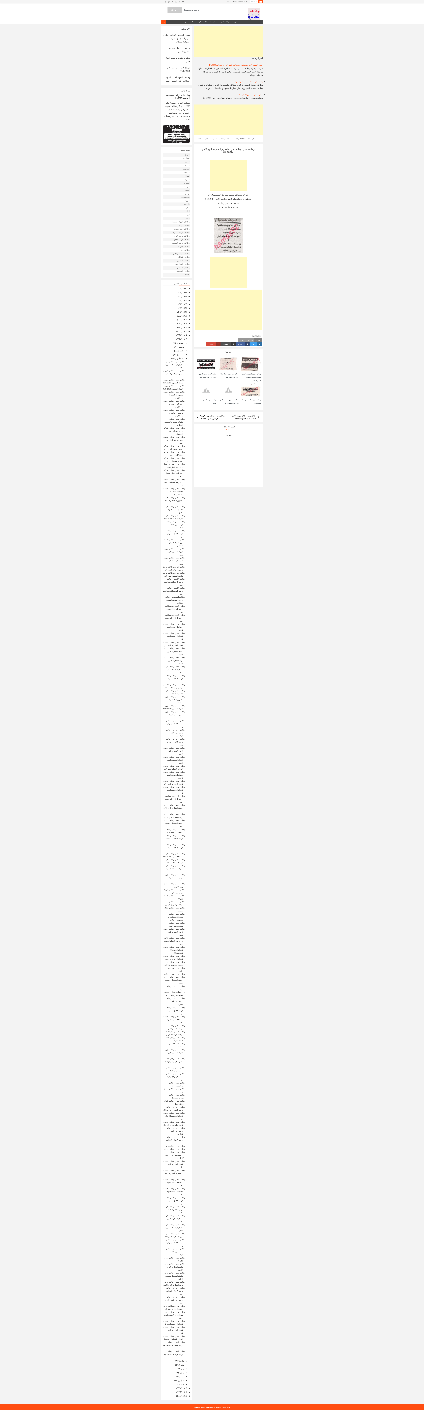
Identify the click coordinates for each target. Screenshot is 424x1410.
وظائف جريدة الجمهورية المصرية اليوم (249, 82)
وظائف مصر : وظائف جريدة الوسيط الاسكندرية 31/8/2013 (174, 413)
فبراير (181, 1380)
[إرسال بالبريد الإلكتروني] (259, 336)
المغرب (187, 183)
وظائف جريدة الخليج (181, 239)
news (187, 275)
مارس (181, 1376)
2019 (184, 316)
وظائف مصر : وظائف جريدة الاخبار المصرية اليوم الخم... (174, 561)
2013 (184, 339)
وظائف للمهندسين (182, 271)
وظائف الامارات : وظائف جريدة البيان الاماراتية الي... (175, 1077)
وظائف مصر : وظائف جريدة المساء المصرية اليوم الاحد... (174, 775)
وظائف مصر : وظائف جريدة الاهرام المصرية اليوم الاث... (174, 760)
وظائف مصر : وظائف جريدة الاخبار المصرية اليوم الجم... (174, 932)
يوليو (182, 1361)
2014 (184, 335)
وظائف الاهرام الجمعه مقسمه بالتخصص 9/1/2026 (178, 96)
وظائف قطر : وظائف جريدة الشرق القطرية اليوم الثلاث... (174, 1219)
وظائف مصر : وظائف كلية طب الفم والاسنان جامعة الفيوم (174, 1315)
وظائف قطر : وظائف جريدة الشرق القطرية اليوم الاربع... (174, 651)
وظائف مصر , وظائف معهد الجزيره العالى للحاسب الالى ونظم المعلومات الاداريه (251, 377)
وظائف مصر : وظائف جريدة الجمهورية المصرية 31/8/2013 (174, 395)
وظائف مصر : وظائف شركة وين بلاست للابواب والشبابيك (174, 431)
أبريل (182, 1373)
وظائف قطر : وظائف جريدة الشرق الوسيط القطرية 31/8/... (174, 365)
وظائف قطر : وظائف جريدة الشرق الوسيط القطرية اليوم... (174, 669)
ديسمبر (181, 343)
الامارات (186, 158)
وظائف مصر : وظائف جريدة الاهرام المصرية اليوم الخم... (174, 552)
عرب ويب (197, 1407)
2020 (184, 312)
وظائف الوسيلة (184, 225)
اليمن (187, 190)
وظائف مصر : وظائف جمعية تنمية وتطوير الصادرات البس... (174, 440)
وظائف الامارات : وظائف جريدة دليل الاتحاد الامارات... (175, 525)
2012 (184, 1388)
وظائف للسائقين (183, 261)
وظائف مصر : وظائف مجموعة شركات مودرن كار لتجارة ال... (175, 1155)
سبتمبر (181, 354)
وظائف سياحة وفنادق (181, 254)
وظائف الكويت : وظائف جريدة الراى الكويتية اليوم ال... (174, 582)
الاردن (187, 155)
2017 (184, 323)
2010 (184, 1396)
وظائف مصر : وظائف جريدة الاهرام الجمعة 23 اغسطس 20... (174, 950)
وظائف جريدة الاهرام (181, 232)
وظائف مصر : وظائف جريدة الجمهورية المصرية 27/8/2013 (174, 700)
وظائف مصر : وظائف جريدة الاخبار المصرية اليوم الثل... (174, 1164)
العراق (187, 176)
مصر (186, 22)
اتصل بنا (242, 340)
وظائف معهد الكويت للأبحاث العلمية (240, 1)
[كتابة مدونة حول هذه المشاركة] (257, 336)
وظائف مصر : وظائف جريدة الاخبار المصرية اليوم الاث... (174, 751)
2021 (184, 308)
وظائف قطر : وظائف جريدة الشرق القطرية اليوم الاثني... (174, 1267)
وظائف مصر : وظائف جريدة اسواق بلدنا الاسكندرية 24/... (174, 869)
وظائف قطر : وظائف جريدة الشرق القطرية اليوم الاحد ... (174, 808)
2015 (184, 331)
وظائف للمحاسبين (182, 264)
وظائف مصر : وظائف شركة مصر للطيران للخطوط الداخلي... (174, 473)
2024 (184, 296)
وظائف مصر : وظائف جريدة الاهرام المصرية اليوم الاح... (174, 790)
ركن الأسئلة (250, 340)
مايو (182, 1369)
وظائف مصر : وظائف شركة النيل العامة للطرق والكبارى (174, 543)
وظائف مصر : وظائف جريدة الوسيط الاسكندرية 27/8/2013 (174, 715)
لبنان (188, 211)
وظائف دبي (185, 250)
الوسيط (187, 186)
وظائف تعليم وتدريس (181, 229)
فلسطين (186, 204)
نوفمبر (181, 347)
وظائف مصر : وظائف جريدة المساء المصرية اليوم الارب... (174, 627)
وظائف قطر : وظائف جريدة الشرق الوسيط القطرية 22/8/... (174, 980)
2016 (184, 327)
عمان (193, 22)
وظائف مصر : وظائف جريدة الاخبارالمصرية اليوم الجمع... (174, 509)
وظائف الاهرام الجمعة (181, 222)
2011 (184, 1392)
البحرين (187, 162)
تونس (187, 194)
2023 (184, 300)
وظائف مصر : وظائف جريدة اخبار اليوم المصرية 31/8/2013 (174, 404)
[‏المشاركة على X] (255, 336)
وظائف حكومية (184, 247)
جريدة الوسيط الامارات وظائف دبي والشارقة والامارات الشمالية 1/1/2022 (236, 65)
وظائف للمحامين (183, 268)
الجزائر (187, 165)
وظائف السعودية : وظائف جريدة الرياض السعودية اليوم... (175, 618)
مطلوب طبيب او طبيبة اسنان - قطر (250, 95)
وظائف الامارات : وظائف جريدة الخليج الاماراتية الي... (175, 534)
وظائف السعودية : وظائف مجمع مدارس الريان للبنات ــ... (174, 1062)
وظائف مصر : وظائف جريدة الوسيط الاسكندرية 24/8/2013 (174, 878)
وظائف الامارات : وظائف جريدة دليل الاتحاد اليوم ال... (175, 1300)
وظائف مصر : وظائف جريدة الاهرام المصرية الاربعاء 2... (174, 1116)
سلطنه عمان (185, 197)
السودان (186, 172)
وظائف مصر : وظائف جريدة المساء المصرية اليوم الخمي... (174, 1019)
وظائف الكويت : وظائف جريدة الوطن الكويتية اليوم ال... (174, 591)
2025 (184, 292)
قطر (215, 22)
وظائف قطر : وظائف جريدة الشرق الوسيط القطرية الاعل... (174, 1228)
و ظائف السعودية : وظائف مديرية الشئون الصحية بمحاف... (175, 600)
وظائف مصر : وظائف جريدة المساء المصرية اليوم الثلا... (174, 1182)
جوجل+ (210, 344)
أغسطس (180, 358)
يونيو (182, 1365)
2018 (184, 320)
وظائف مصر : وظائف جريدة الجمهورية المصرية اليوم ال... (174, 500)
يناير (182, 1384)
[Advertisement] (228, 41)
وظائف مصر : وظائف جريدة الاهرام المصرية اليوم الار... (174, 636)
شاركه (240, 344)
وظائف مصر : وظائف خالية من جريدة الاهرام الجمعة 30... (174, 482)
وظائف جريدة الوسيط (181, 243)
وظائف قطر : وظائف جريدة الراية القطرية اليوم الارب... (174, 660)
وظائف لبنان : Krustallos (175, 1146)
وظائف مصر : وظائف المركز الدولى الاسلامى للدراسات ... (174, 374)
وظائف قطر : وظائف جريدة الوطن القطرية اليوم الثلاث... (174, 1210)
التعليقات (228, 344)
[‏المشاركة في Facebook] (253, 336)
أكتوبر (181, 351)
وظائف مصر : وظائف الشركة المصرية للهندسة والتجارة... (174, 422)
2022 (184, 304)
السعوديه (186, 169)
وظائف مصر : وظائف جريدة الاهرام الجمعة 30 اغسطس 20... (174, 491)
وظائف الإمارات (224, 22)
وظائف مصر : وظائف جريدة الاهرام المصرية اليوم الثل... (174, 1191)
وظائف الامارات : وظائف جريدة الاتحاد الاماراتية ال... (175, 678)
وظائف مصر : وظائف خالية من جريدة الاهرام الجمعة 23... (174, 941)
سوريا (187, 201)
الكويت (200, 22)
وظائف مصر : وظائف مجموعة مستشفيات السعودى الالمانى (176, 917)
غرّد (253, 344)
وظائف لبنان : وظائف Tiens (174, 1149)
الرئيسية (234, 22)
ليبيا (188, 215)
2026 (184, 289)
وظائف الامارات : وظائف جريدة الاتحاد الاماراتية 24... (175, 847)
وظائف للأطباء (184, 257)
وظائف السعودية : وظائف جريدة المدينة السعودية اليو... (175, 609)
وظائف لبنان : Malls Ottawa (174, 974)
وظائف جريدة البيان (182, 236)
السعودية (208, 22)
